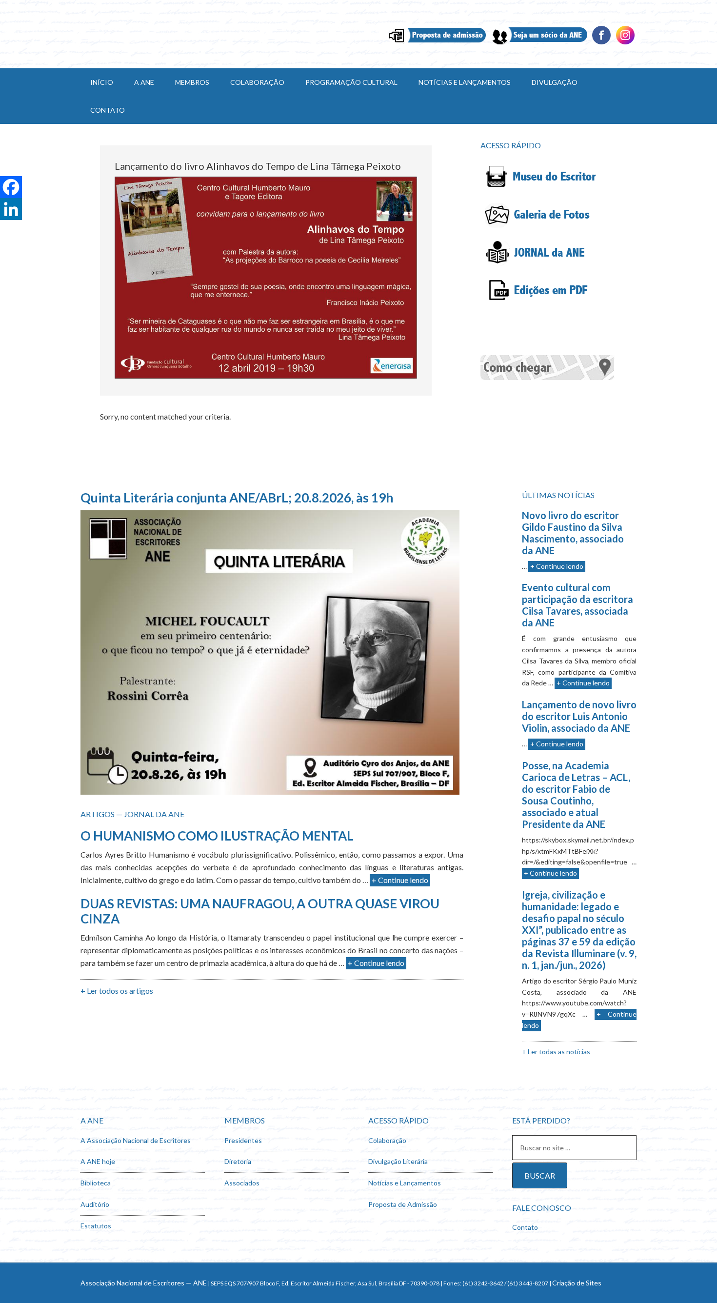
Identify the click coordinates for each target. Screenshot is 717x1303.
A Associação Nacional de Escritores (135, 1140)
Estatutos (95, 1226)
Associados (241, 1183)
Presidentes (243, 1140)
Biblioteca (95, 1183)
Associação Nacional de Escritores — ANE (143, 1283)
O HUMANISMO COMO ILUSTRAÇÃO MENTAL (217, 835)
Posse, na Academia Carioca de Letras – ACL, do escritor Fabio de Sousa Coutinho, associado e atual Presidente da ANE (576, 795)
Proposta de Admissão (402, 1204)
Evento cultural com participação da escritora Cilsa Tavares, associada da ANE (577, 604)
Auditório (94, 1204)
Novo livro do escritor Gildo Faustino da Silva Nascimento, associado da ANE (573, 532)
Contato (525, 1227)
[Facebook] (601, 43)
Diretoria (237, 1161)
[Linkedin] (625, 43)
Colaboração (387, 1140)
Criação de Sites (576, 1283)
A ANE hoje (97, 1161)
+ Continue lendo (400, 879)
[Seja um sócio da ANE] (539, 43)
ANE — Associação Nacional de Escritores (163, 34)
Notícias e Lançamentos (404, 1183)
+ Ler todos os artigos (116, 990)
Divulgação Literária (398, 1161)
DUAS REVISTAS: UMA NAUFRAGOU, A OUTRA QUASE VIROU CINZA (259, 911)
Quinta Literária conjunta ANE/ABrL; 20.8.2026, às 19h (236, 497)
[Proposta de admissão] (437, 43)
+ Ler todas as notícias (556, 1051)
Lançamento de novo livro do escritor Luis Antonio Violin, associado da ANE (579, 716)
